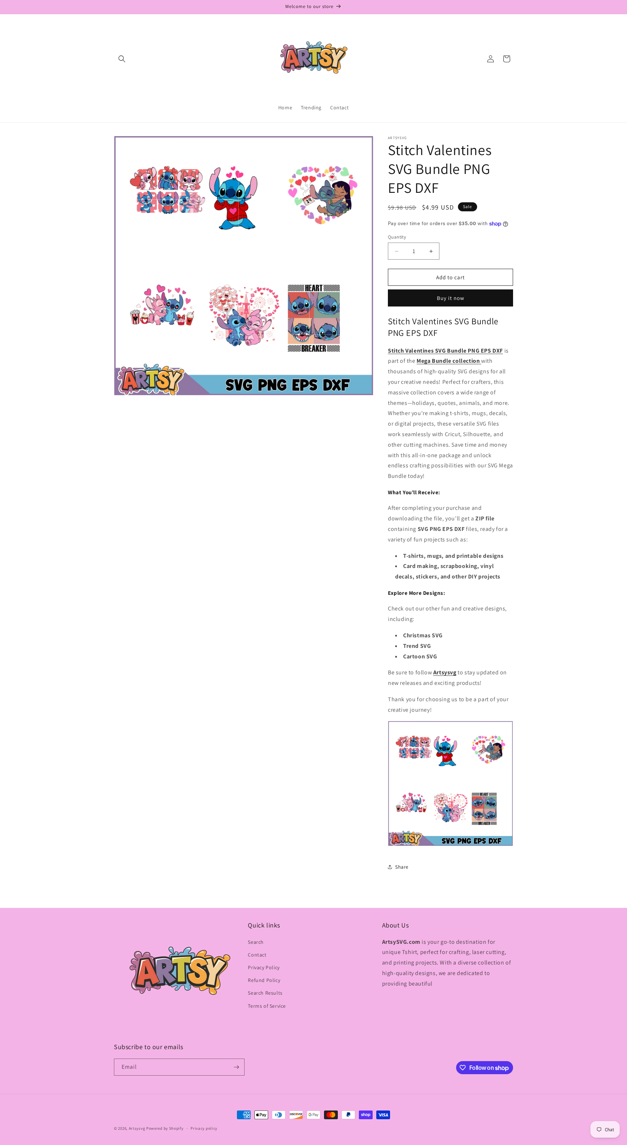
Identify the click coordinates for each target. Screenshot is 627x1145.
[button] (122, 59)
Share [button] (402, 867)
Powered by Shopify (165, 1128)
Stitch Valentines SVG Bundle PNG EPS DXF (445, 350)
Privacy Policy (263, 967)
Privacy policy (203, 1128)
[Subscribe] (236, 1067)
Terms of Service (267, 1006)
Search (256, 942)
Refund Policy (264, 980)
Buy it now (450, 298)
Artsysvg (444, 672)
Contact (257, 954)
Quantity (397, 237)
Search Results (265, 993)
